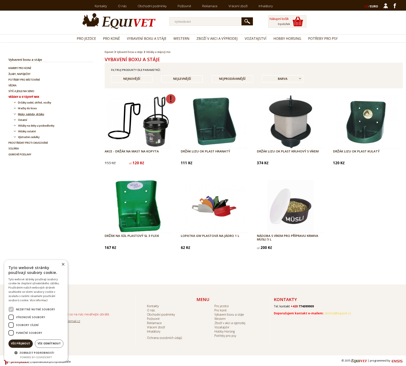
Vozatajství (255, 38)
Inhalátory (266, 6)
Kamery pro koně (19, 68)
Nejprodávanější (232, 79)
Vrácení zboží (238, 6)
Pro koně (111, 38)
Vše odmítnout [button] (49, 343)
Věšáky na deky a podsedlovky (36, 125)
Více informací (39, 300)
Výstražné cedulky (29, 137)
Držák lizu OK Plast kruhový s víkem (288, 151)
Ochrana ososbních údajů (164, 338)
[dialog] (36, 311)
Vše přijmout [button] (20, 343)
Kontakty (101, 6)
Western (181, 38)
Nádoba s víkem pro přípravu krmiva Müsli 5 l (287, 237)
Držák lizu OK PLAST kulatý (356, 151)
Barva (282, 79)
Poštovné (184, 6)
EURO (374, 6)
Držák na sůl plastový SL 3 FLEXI (132, 235)
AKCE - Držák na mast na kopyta (132, 151)
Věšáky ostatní (27, 131)
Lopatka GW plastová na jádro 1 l (210, 235)
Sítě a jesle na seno (21, 91)
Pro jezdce (86, 38)
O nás (122, 6)
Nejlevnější (182, 79)
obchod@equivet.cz (337, 313)
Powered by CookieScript (36, 357)
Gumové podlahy (19, 154)
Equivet (109, 52)
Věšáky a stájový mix (23, 97)
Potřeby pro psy (323, 38)
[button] (35, 353)
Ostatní (22, 120)
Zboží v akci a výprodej (217, 38)
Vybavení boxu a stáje (146, 38)
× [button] (62, 264)
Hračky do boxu (27, 108)
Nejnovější (131, 79)
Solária (13, 148)
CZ (366, 6)
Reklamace (210, 6)
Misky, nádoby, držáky (31, 114)
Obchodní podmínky (152, 6)
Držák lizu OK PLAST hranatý (205, 151)
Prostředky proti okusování (28, 143)
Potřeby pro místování (24, 79)
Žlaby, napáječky (19, 74)
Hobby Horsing (287, 38)
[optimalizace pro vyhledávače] (16, 362)
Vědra (12, 85)
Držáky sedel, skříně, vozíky (34, 102)
